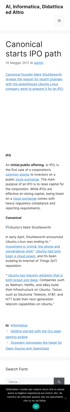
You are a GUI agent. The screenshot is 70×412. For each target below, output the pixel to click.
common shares (17, 174)
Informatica (19, 325)
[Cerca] (59, 382)
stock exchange (27, 179)
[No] (65, 398)
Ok (36, 406)
